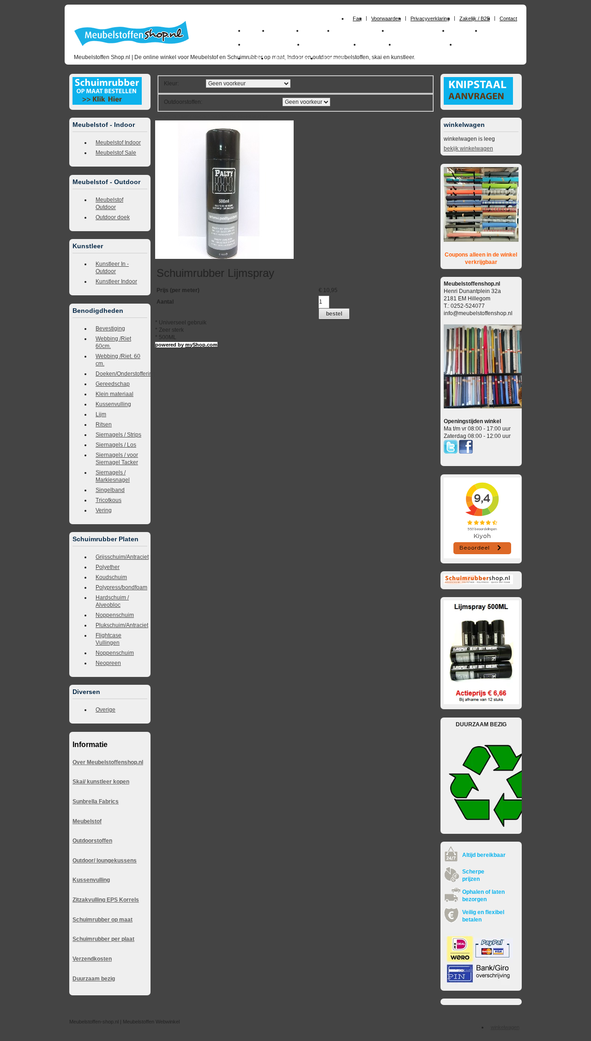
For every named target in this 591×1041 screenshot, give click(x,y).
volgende (228, 117)
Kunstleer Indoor (116, 281)
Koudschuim (111, 577)
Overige (105, 709)
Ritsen (104, 424)
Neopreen (108, 663)
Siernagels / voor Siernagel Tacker (117, 459)
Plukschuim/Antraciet (121, 625)
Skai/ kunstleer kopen (100, 781)
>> (240, 117)
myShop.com (201, 344)
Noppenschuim (115, 615)
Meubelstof (87, 821)
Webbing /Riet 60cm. (113, 342)
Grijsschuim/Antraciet (121, 557)
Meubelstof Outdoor (109, 203)
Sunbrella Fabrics (95, 801)
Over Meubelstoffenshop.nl (107, 762)
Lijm (101, 414)
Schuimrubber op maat (102, 919)
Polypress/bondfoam (121, 587)
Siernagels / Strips (118, 434)
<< (248, 117)
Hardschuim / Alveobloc (112, 601)
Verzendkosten (92, 959)
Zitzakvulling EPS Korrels (105, 900)
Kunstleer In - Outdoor (112, 268)
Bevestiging (110, 328)
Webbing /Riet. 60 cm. (118, 360)
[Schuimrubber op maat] (107, 103)
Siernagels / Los (116, 445)
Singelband (110, 490)
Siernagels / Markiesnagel (113, 476)
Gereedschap (113, 384)
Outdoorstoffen (92, 841)
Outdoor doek (113, 217)
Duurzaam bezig (93, 978)
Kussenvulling (113, 404)
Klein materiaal (114, 394)
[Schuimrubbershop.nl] (478, 582)
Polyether (108, 567)
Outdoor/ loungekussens (104, 860)
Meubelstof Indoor (118, 142)
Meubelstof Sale (116, 153)
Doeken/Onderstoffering (121, 374)
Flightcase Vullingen (108, 639)
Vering (104, 510)
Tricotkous (108, 500)
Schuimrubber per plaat (103, 939)
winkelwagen (505, 1027)
